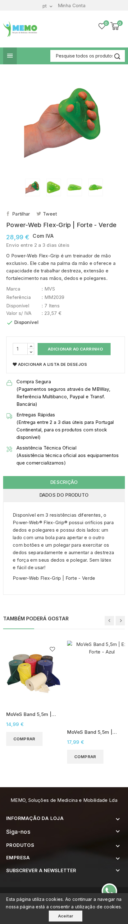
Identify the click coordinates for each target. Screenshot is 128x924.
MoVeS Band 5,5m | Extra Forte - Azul (89, 732)
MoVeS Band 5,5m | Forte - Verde (29, 714)
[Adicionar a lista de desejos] (52, 649)
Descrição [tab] (64, 482)
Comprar (24, 738)
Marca (13, 289)
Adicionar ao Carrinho (75, 348)
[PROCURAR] (117, 56)
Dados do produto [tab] (64, 495)
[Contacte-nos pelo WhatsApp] (109, 891)
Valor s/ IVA (19, 313)
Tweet (50, 214)
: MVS (48, 289)
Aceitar (65, 915)
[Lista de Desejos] (102, 26)
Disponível (17, 306)
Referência (18, 297)
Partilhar (21, 214)
